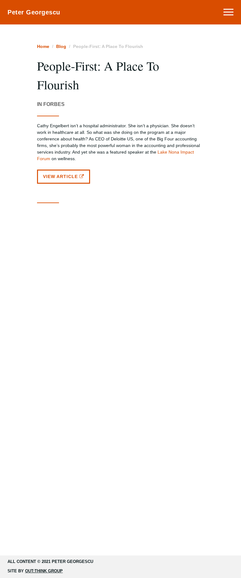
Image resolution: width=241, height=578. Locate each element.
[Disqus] (120, 287)
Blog (61, 46)
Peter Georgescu (34, 12)
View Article (61, 176)
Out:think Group (44, 571)
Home (43, 46)
